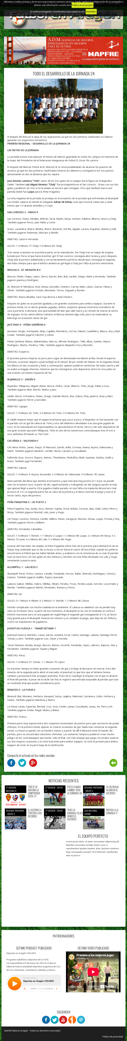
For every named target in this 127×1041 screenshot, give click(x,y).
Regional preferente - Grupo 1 (93, 789)
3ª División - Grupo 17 (54, 789)
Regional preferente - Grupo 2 (15, 812)
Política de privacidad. (82, 5)
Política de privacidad (113, 1036)
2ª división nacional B (11, 789)
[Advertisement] (34, 902)
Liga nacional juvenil (90, 812)
